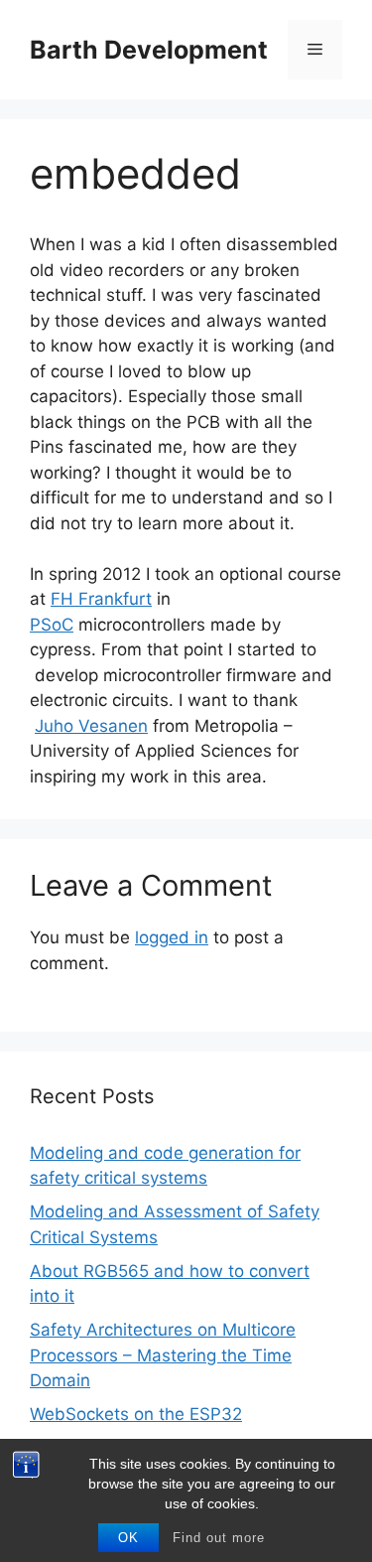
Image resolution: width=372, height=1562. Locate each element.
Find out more (219, 1537)
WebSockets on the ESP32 (136, 1414)
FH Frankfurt (101, 599)
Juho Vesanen (91, 726)
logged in (171, 937)
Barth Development (149, 50)
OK (128, 1537)
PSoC (51, 625)
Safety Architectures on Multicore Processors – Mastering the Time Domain (163, 1355)
